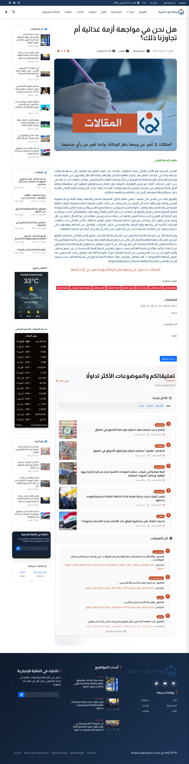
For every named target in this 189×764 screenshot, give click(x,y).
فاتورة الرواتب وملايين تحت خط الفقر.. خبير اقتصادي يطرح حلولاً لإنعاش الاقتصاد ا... (27, 105)
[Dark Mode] (6, 12)
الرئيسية (182, 3)
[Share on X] (65, 51)
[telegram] (156, 683)
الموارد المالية (128, 288)
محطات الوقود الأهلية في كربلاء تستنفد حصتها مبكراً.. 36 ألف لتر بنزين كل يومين (27, 89)
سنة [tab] (141, 405)
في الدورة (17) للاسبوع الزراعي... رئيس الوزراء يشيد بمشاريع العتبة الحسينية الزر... (27, 72)
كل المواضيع (169, 3)
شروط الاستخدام (77, 753)
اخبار (131, 12)
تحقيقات (92, 12)
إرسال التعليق (168, 358)
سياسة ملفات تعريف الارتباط (36, 753)
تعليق (174, 335)
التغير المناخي (170, 288)
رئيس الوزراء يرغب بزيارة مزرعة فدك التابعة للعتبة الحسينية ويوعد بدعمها (125, 498)
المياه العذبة (62, 288)
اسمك (174, 313)
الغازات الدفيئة (114, 288)
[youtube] (165, 683)
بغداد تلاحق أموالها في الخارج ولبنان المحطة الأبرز (28, 136)
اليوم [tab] (168, 405)
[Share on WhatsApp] (62, 51)
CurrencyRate (41, 429)
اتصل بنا (153, 3)
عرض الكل (64, 381)
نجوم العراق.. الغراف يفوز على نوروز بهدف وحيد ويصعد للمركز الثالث (28, 123)
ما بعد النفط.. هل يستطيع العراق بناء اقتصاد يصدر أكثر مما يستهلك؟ (123, 521)
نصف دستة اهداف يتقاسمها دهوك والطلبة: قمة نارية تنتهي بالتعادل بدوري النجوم (28, 38)
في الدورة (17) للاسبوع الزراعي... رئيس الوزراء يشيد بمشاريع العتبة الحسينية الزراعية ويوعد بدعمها (88, 726)
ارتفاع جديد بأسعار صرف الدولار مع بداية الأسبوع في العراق (130, 429)
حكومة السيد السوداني (81, 288)
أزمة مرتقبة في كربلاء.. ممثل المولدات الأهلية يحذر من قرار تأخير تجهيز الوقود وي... (27, 481)
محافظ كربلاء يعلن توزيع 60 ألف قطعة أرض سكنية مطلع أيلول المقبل (119, 588)
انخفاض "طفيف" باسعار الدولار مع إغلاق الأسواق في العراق (129, 450)
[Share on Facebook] (68, 51)
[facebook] (173, 683)
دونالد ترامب (142, 288)
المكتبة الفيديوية (51, 12)
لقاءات (79, 12)
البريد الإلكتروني (170, 324)
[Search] (14, 12)
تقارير (103, 12)
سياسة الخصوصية (59, 753)
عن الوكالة (91, 753)
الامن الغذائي (155, 288)
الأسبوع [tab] (159, 405)
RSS (144, 3)
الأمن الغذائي (99, 288)
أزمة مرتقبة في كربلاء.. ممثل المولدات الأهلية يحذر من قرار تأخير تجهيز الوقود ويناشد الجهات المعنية (123, 473)
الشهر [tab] (149, 405)
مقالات (68, 12)
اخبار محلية (116, 12)
